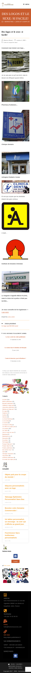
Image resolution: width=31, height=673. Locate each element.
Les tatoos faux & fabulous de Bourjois (15, 347)
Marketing (4, 434)
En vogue (4, 411)
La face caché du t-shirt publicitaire (15, 337)
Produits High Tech (6, 446)
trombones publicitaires (7, 457)
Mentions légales (14, 666)
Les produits (5, 428)
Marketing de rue (6, 436)
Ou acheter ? (5, 440)
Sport (3, 451)
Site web (7, 635)
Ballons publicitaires (7, 401)
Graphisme (5, 413)
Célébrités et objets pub (8, 405)
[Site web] (5, 631)
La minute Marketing (7, 419)
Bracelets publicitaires (7, 403)
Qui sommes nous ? (7, 449)
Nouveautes (5, 438)
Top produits (5, 455)
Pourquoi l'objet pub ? (7, 444)
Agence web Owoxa (15, 668)
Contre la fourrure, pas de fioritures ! (15, 358)
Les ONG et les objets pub (8, 426)
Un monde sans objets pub (8, 459)
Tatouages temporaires (7, 453)
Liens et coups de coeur (10, 42)
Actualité (4, 399)
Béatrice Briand (8, 40)
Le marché (4, 422)
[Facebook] (15, 556)
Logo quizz (5, 312)
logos (13, 316)
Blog (13, 664)
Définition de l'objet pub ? (8, 409)
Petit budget (5, 442)
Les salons (5, 430)
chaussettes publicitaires (8, 407)
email (6, 624)
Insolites (4, 415)
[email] (5, 621)
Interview (4, 417)
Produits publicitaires (7, 448)
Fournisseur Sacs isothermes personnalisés (12, 535)
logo (9, 316)
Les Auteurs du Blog (7, 424)
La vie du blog (5, 420)
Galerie (19, 664)
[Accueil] (2, 21)
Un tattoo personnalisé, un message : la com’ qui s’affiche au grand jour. (15, 521)
